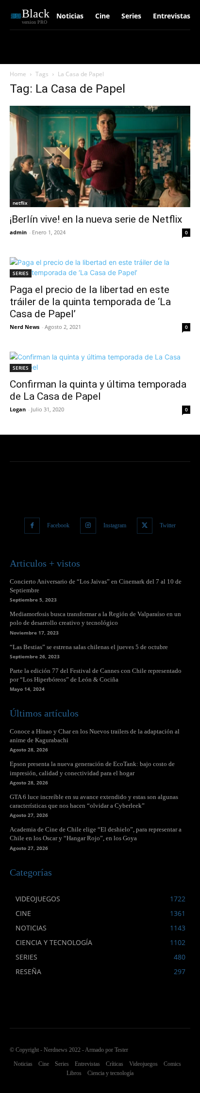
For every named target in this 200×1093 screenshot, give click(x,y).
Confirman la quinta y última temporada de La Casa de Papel (98, 390)
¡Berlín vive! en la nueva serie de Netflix (97, 219)
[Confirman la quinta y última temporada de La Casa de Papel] (100, 362)
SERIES (21, 273)
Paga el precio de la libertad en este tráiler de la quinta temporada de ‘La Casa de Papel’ (90, 302)
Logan (18, 409)
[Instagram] (88, 526)
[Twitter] (145, 526)
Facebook (58, 525)
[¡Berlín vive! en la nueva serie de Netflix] (100, 156)
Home (18, 74)
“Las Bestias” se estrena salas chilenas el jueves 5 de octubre (89, 647)
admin (18, 232)
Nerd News (24, 326)
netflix (20, 202)
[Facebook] (32, 526)
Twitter (168, 525)
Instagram (114, 525)
